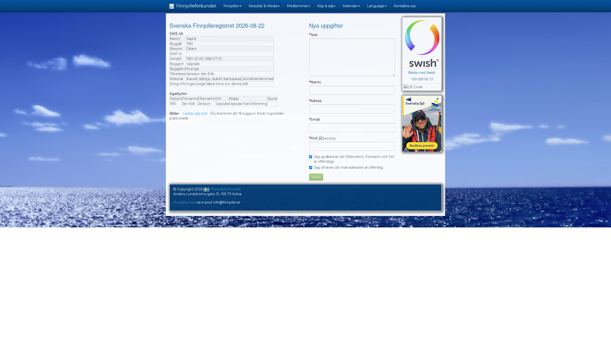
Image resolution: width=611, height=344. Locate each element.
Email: (314, 119)
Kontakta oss (405, 6)
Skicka (316, 177)
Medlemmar (297, 6)
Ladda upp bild (195, 113)
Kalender (350, 6)
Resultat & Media (263, 6)
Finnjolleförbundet (195, 6)
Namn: (315, 82)
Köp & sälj (325, 6)
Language (375, 6)
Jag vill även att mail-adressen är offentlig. (349, 167)
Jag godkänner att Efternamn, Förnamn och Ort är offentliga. (354, 159)
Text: (313, 35)
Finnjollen (231, 6)
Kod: (313, 138)
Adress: (315, 101)
